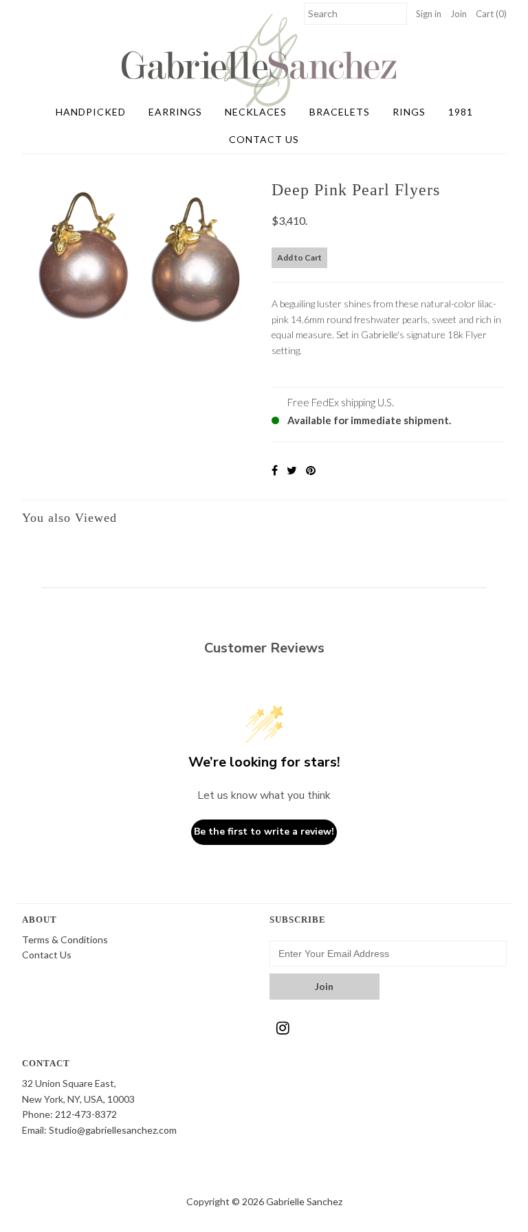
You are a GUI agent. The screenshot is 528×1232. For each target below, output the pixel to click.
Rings (409, 112)
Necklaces (256, 112)
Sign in (428, 13)
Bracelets (339, 112)
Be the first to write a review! (264, 831)
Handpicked (91, 112)
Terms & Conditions (65, 939)
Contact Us (264, 139)
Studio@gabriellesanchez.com (113, 1130)
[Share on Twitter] (292, 469)
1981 (460, 112)
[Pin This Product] (311, 469)
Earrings (175, 112)
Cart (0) (491, 13)
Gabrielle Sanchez (304, 1201)
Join (458, 13)
